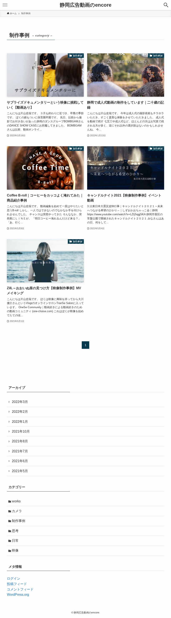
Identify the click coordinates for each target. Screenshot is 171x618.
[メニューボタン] (5, 5)
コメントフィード (20, 589)
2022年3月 (20, 402)
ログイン (13, 578)
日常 (15, 540)
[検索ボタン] (166, 5)
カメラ (17, 511)
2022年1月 (20, 421)
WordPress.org (18, 594)
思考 (15, 531)
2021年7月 (20, 451)
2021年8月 (20, 441)
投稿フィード (17, 584)
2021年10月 (21, 431)
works (16, 501)
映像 (15, 550)
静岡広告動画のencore (85, 5)
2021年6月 (20, 461)
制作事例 (18, 521)
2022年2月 (20, 411)
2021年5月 (20, 471)
